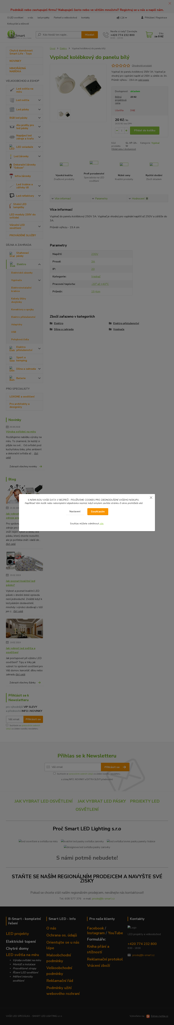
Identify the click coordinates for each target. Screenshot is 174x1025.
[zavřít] (151, 497)
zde (101, 523)
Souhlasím (98, 511)
